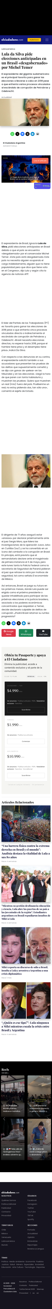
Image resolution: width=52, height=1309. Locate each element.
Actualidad (7, 97)
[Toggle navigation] (46, 39)
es (34, 1293)
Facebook (32, 1200)
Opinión (31, 1237)
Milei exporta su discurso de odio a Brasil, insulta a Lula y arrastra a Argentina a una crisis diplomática (25, 970)
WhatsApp (26, 634)
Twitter (31, 1208)
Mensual (31, 676)
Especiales (29, 1264)
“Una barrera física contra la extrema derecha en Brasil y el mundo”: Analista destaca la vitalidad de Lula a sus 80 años (26, 851)
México (5, 1233)
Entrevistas (32, 1241)
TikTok (30, 1215)
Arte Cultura (17, 1267)
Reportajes (32, 1245)
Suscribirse (26, 710)
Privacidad (6, 1215)
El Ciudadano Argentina (14, 143)
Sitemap (40, 1289)
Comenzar (26, 741)
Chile (4, 1230)
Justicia (5, 1264)
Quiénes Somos (9, 1200)
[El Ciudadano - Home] (12, 40)
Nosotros (23, 1282)
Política (5, 1261)
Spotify (31, 1219)
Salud (12, 1264)
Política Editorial (9, 1204)
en (38, 1293)
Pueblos (40, 1261)
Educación (6, 1267)
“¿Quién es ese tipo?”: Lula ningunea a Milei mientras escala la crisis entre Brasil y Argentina (25, 1026)
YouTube (43, 634)
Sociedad (39, 1264)
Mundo (5, 1245)
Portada (31, 1230)
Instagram (32, 1204)
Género (19, 1264)
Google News (10, 633)
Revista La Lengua (36, 1249)
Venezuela (6, 1237)
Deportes (40, 1267)
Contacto (6, 1211)
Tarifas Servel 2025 (27, 1289)
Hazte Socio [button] (34, 40)
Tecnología (30, 1267)
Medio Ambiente (16, 1261)
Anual (41, 676)
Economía (30, 1261)
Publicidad (6, 1208)
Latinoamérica (8, 1241)
